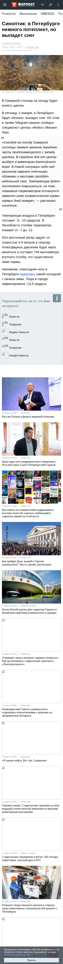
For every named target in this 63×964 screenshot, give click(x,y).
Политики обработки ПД (16, 954)
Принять (31, 960)
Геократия (9, 13)
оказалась (27, 274)
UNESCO (47, 13)
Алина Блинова (11, 43)
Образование (28, 13)
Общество (33, 47)
